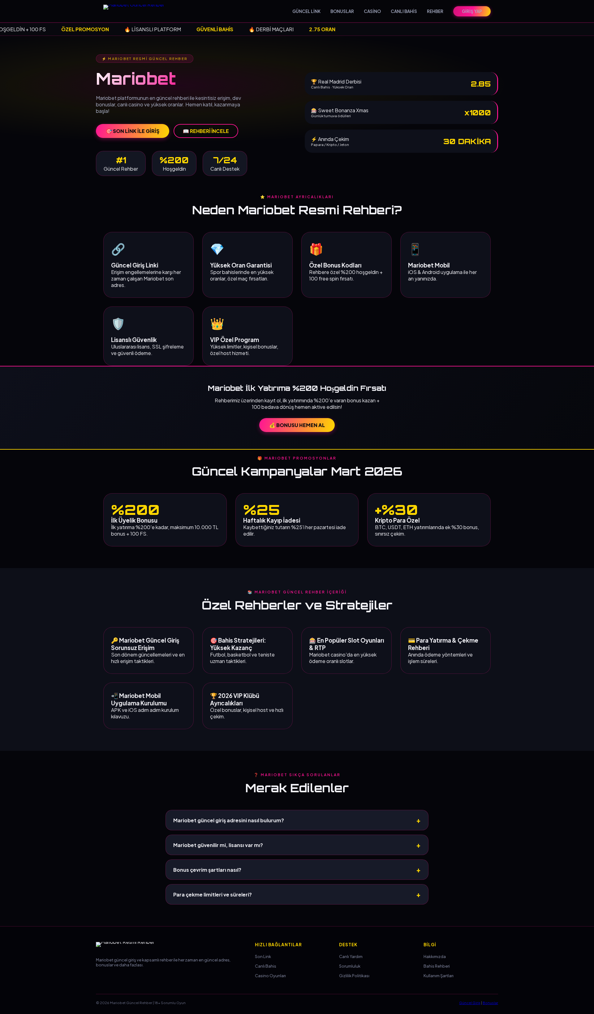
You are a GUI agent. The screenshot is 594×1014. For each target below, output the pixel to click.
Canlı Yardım (351, 956)
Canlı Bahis (265, 966)
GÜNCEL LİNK (306, 11)
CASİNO (372, 11)
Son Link (263, 956)
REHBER (435, 11)
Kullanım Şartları (439, 975)
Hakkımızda (435, 956)
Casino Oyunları (270, 975)
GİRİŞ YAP (472, 11)
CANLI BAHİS (404, 11)
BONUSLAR (342, 11)
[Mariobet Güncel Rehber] (137, 11)
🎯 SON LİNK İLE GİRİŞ (132, 131)
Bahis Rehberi (437, 966)
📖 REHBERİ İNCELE (206, 131)
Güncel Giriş (469, 1002)
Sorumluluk (349, 966)
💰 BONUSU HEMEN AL (297, 425)
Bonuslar (490, 1002)
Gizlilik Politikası (354, 975)
